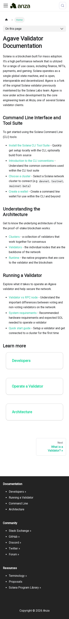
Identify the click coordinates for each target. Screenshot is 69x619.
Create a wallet (18, 191)
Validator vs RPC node (23, 297)
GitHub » (14, 536)
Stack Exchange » (20, 530)
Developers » (17, 491)
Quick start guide (20, 328)
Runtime (14, 258)
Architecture (16, 509)
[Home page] (6, 20)
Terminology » (18, 575)
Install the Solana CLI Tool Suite (29, 145)
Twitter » (14, 548)
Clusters (14, 236)
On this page (13, 28)
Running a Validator (21, 497)
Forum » (14, 554)
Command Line (18, 503)
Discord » (15, 542)
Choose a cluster (20, 176)
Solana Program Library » (25, 587)
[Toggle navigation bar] (5, 5)
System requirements (23, 313)
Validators (15, 247)
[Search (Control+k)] (62, 5)
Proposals (15, 581)
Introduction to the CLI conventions (31, 160)
